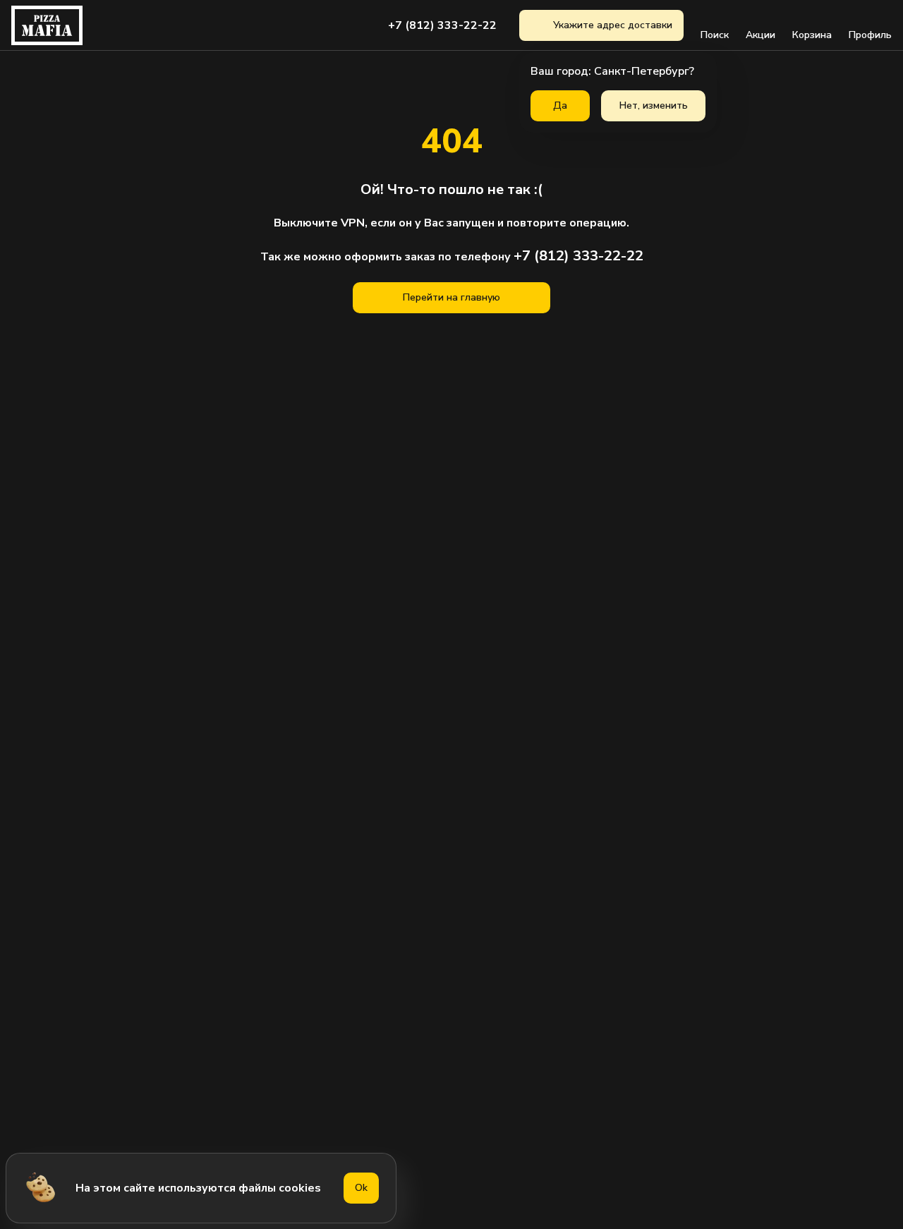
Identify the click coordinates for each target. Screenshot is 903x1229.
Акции (760, 35)
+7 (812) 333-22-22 (442, 25)
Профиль (870, 35)
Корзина (812, 35)
